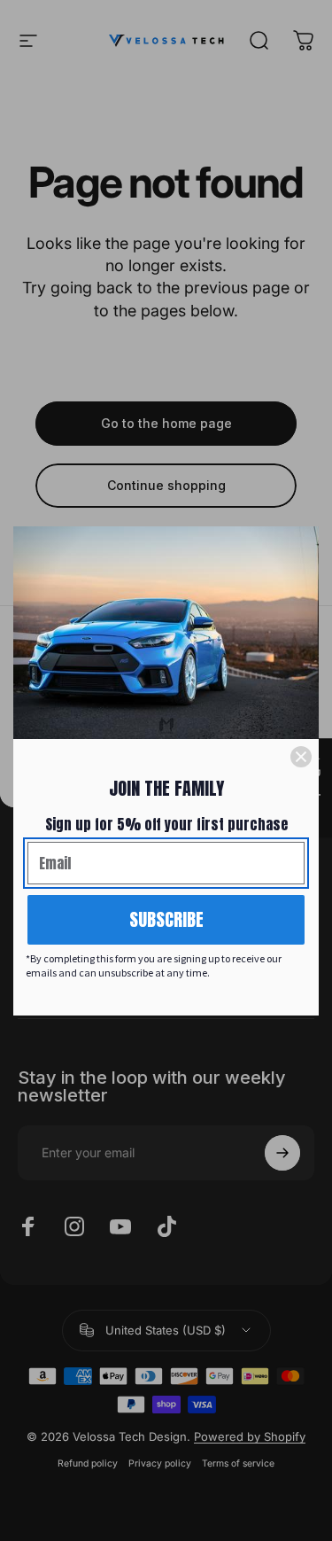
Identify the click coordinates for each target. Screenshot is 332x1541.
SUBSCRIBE (166, 919)
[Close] (301, 756)
